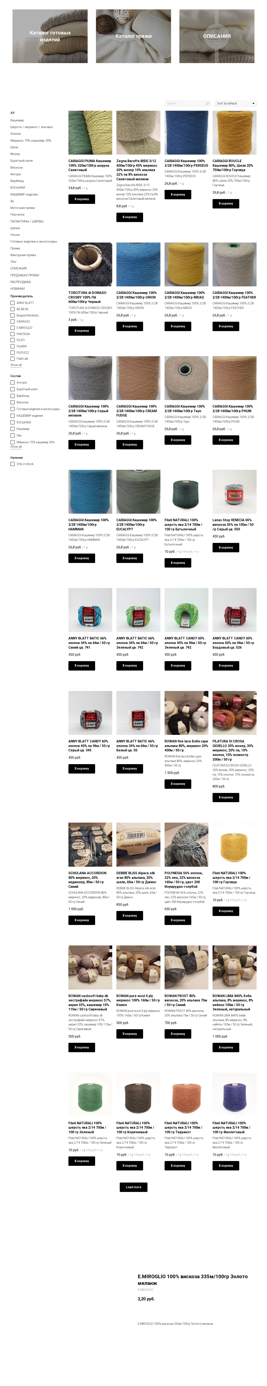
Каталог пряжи (134, 36)
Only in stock (25, 464)
